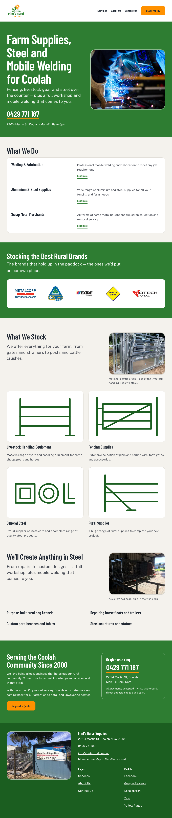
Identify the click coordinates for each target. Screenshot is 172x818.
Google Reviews (135, 783)
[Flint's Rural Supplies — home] (16, 10)
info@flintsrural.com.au (93, 753)
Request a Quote (21, 706)
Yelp (127, 798)
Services (102, 10)
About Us (116, 10)
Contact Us (131, 10)
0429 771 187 (153, 11)
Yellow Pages (133, 805)
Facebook (130, 776)
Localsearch (132, 790)
